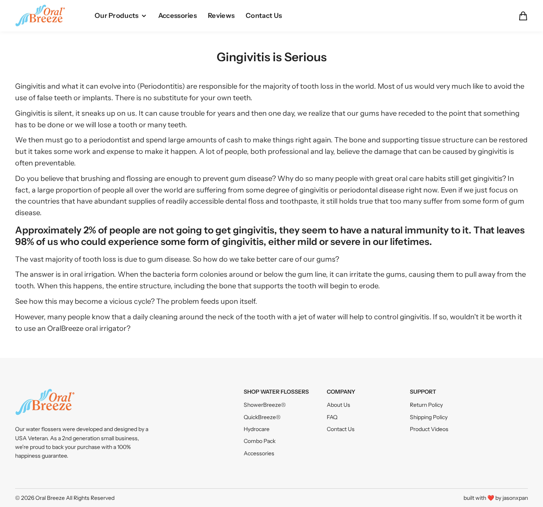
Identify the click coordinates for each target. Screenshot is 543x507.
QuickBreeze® (262, 417)
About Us (338, 404)
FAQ (332, 417)
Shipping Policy (429, 417)
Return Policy (426, 404)
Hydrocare (257, 429)
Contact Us (341, 429)
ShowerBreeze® (265, 404)
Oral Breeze (50, 497)
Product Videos (429, 429)
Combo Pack (259, 441)
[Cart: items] (521, 16)
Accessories (259, 453)
